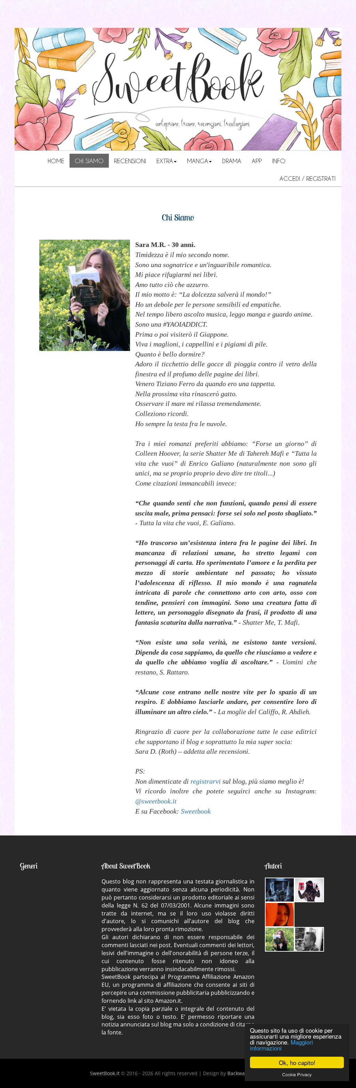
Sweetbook (196, 811)
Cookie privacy (297, 1074)
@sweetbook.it (156, 801)
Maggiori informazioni (281, 1045)
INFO (278, 160)
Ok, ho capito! (297, 1062)
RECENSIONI (130, 160)
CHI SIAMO (89, 160)
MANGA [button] (197, 160)
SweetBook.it (105, 1073)
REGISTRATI (320, 178)
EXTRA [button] (164, 160)
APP (257, 160)
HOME (56, 160)
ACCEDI (291, 178)
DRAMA (231, 160)
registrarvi (206, 781)
